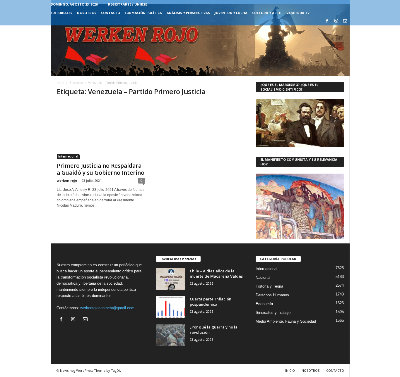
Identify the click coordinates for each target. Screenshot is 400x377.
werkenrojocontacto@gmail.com (107, 308)
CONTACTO (110, 13)
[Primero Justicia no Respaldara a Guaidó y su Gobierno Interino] (101, 130)
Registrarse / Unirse (127, 4)
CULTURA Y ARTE (266, 13)
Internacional (68, 156)
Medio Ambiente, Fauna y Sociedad (286, 321)
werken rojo (67, 180)
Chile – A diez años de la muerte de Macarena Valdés (216, 273)
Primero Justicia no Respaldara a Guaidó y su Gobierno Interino (100, 169)
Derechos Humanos (272, 295)
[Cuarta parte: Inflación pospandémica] (170, 307)
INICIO (290, 370)
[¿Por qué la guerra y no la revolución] (170, 335)
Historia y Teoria (269, 286)
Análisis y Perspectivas (188, 13)
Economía (264, 304)
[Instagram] (336, 21)
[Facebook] (327, 21)
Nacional (263, 277)
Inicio (60, 83)
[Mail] (345, 21)
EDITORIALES (61, 13)
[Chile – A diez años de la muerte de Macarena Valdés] (170, 279)
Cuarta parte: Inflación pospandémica (210, 301)
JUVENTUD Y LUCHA (231, 13)
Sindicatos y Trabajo (273, 312)
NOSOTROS (86, 13)
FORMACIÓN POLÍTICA (143, 13)
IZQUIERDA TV (298, 13)
